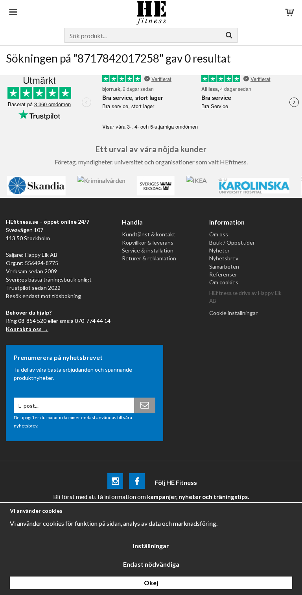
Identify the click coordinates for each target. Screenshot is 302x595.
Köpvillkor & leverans (147, 242)
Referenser (223, 274)
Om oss (218, 234)
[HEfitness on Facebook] (137, 482)
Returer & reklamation (149, 258)
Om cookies (223, 282)
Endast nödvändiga (151, 564)
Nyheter (219, 250)
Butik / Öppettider (232, 242)
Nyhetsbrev (223, 258)
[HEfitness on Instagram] (115, 482)
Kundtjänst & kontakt (148, 234)
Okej (151, 582)
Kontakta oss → (27, 329)
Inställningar (151, 545)
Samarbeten (224, 266)
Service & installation (147, 250)
